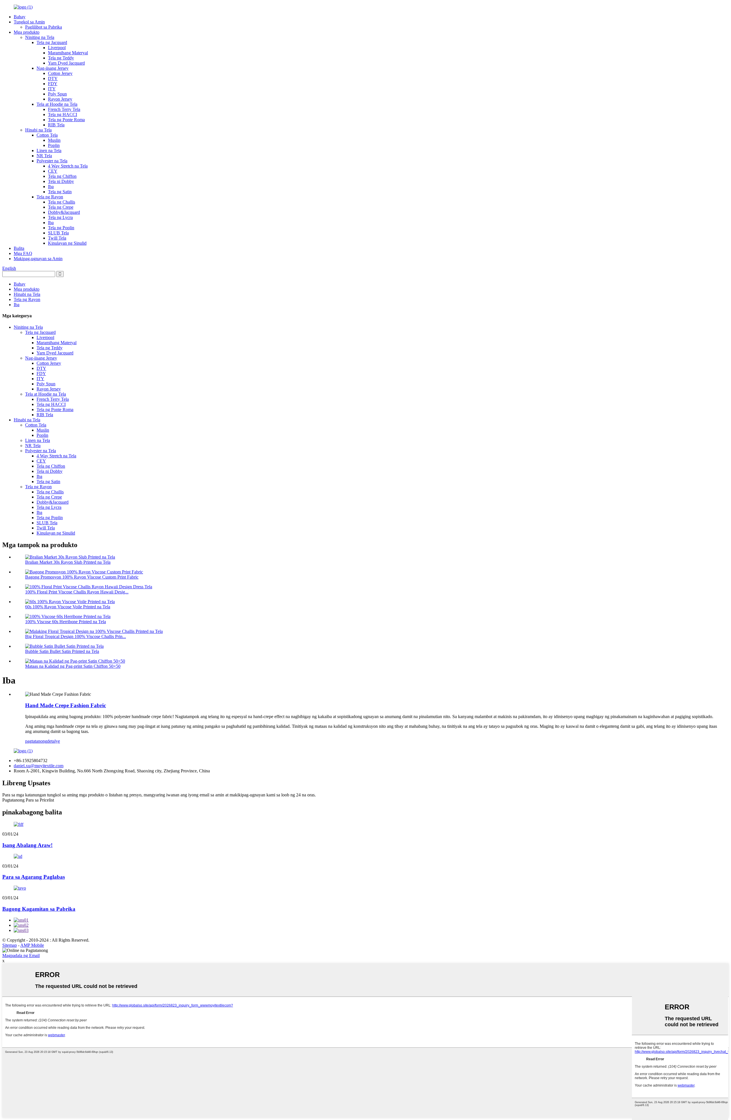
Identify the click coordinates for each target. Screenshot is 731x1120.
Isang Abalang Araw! (27, 845)
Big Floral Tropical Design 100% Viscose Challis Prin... (75, 636)
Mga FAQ (23, 253)
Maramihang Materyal (68, 52)
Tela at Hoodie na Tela (57, 104)
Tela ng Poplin (61, 227)
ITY (52, 88)
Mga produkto (26, 32)
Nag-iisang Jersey (53, 68)
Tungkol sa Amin (29, 21)
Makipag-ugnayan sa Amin (38, 258)
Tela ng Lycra (60, 217)
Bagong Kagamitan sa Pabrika (38, 909)
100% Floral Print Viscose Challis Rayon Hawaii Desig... (76, 591)
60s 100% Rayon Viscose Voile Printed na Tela (67, 606)
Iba (51, 186)
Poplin (54, 145)
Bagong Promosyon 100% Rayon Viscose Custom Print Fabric (81, 577)
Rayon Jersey (60, 99)
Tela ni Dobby (61, 181)
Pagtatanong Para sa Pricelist (28, 800)
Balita (19, 248)
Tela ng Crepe (60, 207)
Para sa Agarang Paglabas (33, 877)
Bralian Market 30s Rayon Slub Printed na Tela (68, 562)
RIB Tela (56, 124)
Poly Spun (57, 93)
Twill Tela (57, 238)
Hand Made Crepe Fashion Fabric (65, 705)
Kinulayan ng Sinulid (67, 243)
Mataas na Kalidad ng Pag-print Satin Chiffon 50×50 (73, 666)
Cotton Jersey (60, 73)
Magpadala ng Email (21, 955)
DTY (53, 78)
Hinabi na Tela (38, 129)
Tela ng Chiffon (62, 176)
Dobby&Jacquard (64, 212)
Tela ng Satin (60, 191)
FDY (52, 83)
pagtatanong (36, 741)
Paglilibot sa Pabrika (43, 27)
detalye (53, 741)
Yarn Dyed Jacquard (66, 63)
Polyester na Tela (52, 160)
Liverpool (57, 47)
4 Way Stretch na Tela (68, 166)
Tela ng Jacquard (52, 42)
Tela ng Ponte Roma (66, 119)
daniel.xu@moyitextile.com (38, 765)
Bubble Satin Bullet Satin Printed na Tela (62, 651)
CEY (52, 171)
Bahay (19, 16)
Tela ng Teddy (61, 57)
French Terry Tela (64, 109)
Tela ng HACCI (62, 114)
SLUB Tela (58, 232)
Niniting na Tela (39, 37)
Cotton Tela (47, 135)
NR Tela (44, 155)
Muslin (54, 140)
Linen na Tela (49, 150)
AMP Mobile (32, 945)
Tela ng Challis (61, 202)
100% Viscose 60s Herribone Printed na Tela (65, 621)
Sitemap (9, 945)
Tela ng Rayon (50, 196)
